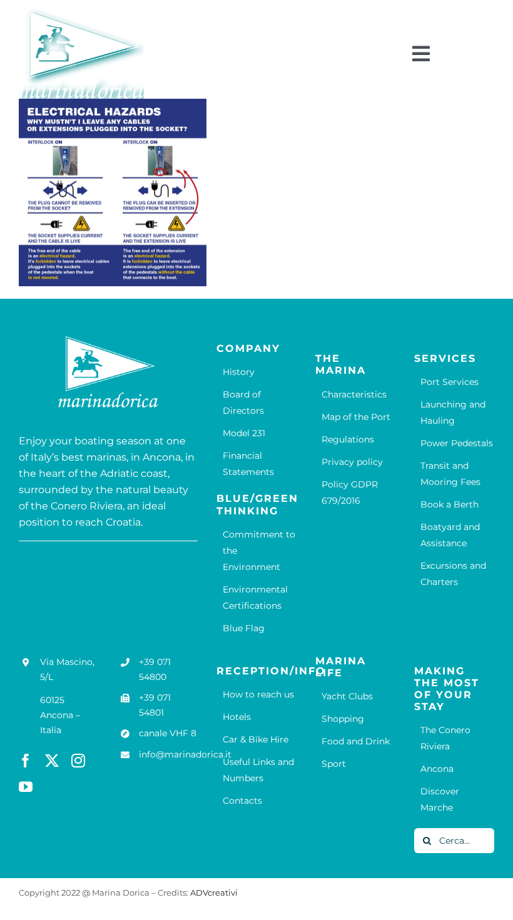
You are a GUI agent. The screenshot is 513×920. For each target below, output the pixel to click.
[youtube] (26, 787)
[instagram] (78, 761)
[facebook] (26, 761)
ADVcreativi (214, 893)
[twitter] (52, 761)
